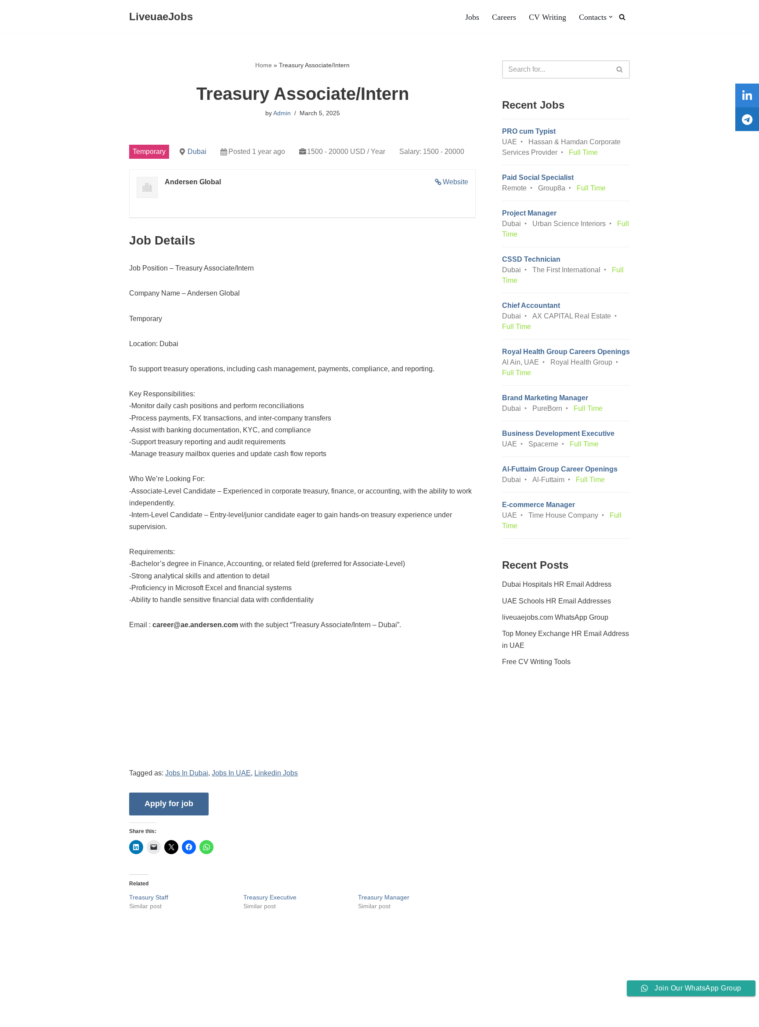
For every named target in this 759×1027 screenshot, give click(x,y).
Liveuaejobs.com (33, 1016)
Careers (504, 17)
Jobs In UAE (231, 773)
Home (263, 65)
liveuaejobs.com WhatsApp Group (555, 617)
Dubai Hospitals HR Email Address (556, 584)
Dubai (197, 151)
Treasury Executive (269, 897)
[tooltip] (747, 95)
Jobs (472, 17)
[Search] (622, 17)
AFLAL (115, 1016)
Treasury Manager (383, 897)
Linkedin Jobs (276, 773)
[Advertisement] (302, 705)
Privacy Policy (127, 994)
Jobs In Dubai (186, 773)
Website (455, 182)
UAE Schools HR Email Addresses (556, 601)
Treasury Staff (148, 897)
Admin (282, 113)
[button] (611, 17)
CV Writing (547, 17)
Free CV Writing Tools (536, 661)
